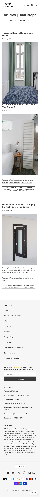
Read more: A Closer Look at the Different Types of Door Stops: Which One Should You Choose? (19, 189)
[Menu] (36, 4)
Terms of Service (9, 353)
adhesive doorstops (15, 180)
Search (6, 310)
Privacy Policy (9, 337)
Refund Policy (8, 342)
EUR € (19, 466)
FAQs (6, 321)
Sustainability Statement (12, 358)
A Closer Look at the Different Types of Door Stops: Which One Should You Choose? (20, 104)
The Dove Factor (16, 490)
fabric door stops (26, 182)
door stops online (14, 182)
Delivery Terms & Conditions (13, 348)
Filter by (13, 20)
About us (7, 331)
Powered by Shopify (27, 490)
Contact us (7, 326)
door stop (26, 180)
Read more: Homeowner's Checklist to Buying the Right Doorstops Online (18, 286)
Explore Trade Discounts (12, 315)
